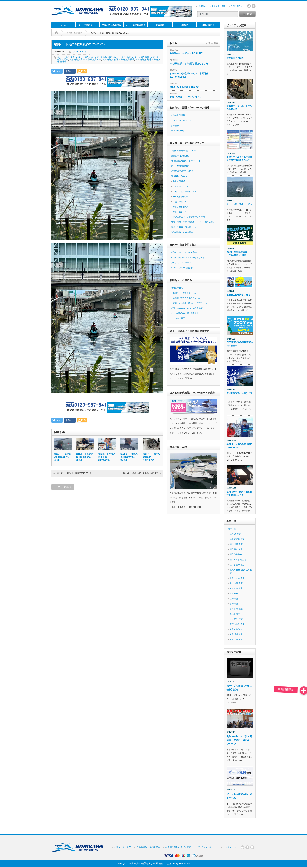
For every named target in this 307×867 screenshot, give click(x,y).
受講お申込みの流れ (111, 25)
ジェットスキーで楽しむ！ (183, 268)
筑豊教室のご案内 (235, 58)
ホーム (63, 25)
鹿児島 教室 (235, 614)
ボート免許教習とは (87, 25)
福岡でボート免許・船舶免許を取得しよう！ (239, 493)
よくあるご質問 (218, 6)
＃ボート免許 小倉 (84, 57)
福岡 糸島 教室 (236, 544)
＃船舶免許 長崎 (126, 59)
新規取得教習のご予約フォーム (186, 298)
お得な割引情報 (178, 115)
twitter (249, 6)
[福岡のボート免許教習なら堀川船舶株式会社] (77, 13)
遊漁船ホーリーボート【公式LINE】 (187, 53)
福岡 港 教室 (235, 534)
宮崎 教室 (234, 604)
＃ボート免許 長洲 (140, 57)
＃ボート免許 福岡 (103, 57)
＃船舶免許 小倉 (93, 59)
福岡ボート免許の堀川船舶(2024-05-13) (84, 457)
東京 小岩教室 (236, 629)
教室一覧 (232, 529)
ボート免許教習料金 (135, 25)
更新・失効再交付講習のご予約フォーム (190, 303)
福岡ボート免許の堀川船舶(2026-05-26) (129, 457)
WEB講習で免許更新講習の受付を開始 (240, 344)
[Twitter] (242, 847)
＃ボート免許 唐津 (66, 57)
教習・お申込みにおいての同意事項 (187, 308)
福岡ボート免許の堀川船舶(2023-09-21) (140, 473)
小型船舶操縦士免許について (184, 150)
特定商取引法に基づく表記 (178, 847)
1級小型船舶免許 (180, 181)
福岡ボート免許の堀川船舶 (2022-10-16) (239, 446)
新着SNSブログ (79, 51)
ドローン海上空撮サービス (239, 204)
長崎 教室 (234, 599)
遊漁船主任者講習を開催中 (239, 294)
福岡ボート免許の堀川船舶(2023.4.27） (151, 457)
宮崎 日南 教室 (236, 609)
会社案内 (202, 6)
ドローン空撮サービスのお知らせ (186, 97)
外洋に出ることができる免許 (184, 252)
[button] (304, 690)
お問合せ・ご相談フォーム (184, 293)
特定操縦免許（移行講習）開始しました (189, 63)
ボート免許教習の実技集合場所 (185, 313)
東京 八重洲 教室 (237, 624)
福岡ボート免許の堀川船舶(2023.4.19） (106, 457)
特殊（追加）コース (181, 212)
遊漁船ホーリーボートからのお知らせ (239, 108)
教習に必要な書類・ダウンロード (186, 161)
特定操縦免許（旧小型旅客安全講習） (189, 217)
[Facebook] (247, 847)
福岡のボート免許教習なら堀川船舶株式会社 (150, 863)
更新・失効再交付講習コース (184, 227)
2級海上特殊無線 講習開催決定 (184, 87)
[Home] (56, 32)
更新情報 (175, 125)
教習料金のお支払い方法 (182, 171)
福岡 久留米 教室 (237, 565)
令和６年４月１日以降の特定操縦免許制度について (239, 158)
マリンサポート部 (122, 847)
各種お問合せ (237, 6)
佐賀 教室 (234, 593)
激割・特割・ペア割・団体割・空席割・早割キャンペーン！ (239, 740)
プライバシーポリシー (207, 847)
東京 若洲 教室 (236, 634)
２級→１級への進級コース (184, 191)
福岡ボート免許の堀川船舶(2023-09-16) (74, 473)
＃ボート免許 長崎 (122, 57)
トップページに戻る (63, 487)
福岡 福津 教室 (236, 549)
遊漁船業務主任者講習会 (182, 232)
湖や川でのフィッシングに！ (184, 262)
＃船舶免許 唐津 (77, 59)
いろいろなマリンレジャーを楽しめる (187, 257)
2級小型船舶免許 (180, 196)
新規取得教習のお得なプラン (239, 395)
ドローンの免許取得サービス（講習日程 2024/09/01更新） (189, 75)
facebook (254, 6)
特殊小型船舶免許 (180, 207)
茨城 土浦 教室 (236, 639)
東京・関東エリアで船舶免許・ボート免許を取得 (192, 222)
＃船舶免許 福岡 (110, 59)
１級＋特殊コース (180, 186)
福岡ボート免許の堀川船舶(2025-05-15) (62, 457)
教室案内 (160, 25)
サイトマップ (229, 847)
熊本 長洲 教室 (236, 583)
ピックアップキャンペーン (183, 120)
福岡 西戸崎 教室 (237, 539)
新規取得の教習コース (181, 176)
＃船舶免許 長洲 (143, 59)
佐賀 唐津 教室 (236, 588)
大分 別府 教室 (236, 619)
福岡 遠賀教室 (236, 554)
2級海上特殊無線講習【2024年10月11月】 (237, 254)
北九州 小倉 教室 (237, 578)
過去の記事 (213, 43)
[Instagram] (252, 847)
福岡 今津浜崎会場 (238, 559)
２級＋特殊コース (180, 202)
